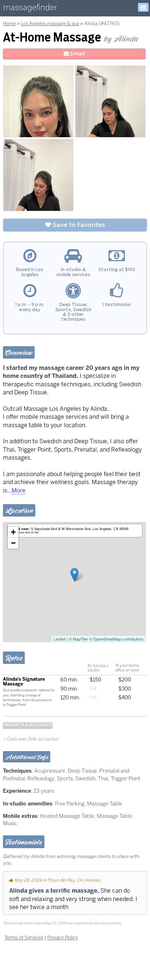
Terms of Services (23, 937)
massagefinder (30, 8)
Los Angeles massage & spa (50, 23)
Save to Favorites (78, 225)
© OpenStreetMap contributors (116, 639)
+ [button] (13, 532)
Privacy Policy (62, 937)
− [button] (13, 543)
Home (9, 23)
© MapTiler (78, 639)
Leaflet (60, 639)
